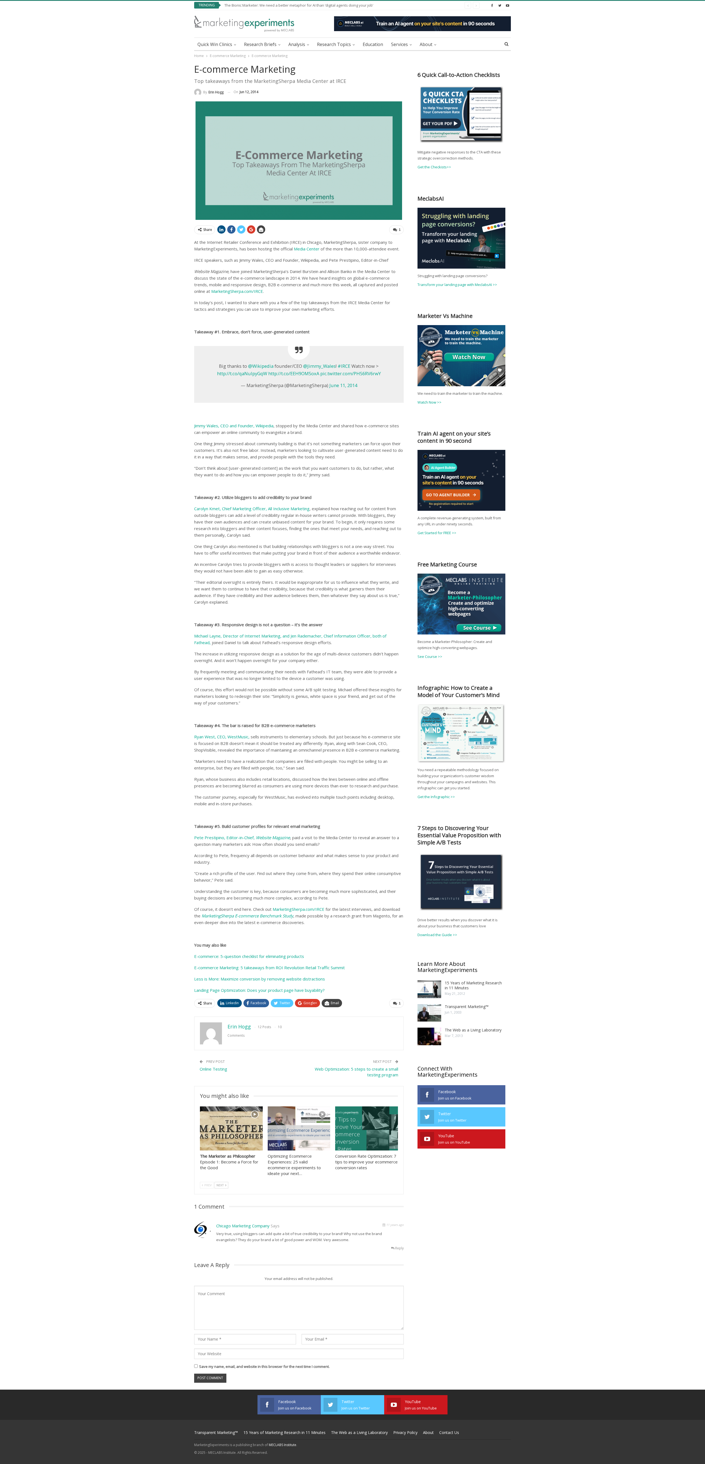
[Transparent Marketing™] (429, 1013)
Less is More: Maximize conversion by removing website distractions (259, 979)
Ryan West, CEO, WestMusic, (222, 736)
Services (399, 44)
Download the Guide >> (437, 934)
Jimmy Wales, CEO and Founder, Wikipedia (233, 425)
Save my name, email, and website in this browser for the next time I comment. (264, 1366)
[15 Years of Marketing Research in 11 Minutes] (429, 989)
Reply (399, 1248)
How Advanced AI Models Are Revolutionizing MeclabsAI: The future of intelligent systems (298, 5)
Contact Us (449, 1432)
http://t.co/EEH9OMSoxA (293, 373)
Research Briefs (260, 44)
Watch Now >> (429, 402)
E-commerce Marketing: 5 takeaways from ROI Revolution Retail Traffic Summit (269, 967)
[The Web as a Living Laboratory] (429, 1036)
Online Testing (213, 1069)
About (426, 44)
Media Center (306, 249)
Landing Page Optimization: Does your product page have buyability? (259, 990)
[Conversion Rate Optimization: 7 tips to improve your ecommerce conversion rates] (366, 1128)
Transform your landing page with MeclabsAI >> (457, 284)
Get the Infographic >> (436, 796)
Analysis (296, 44)
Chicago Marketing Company (243, 1225)
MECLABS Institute (282, 1445)
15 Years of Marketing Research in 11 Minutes (473, 985)
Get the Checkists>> (434, 166)
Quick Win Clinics (214, 44)
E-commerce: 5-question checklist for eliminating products (249, 956)
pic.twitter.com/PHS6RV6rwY (350, 373)
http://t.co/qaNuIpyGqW (242, 373)
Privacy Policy (405, 1432)
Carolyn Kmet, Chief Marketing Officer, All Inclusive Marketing (252, 508)
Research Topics (334, 44)
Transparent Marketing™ (467, 1006)
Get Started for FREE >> (436, 532)
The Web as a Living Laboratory (473, 1030)
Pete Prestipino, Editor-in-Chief (242, 837)
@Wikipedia (260, 366)
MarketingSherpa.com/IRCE (237, 291)
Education (373, 44)
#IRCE (344, 366)
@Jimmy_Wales (319, 366)
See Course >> (429, 656)
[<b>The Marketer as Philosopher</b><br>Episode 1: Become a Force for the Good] (231, 1128)
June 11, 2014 (343, 385)
